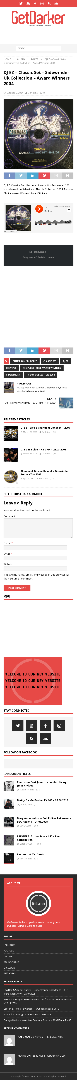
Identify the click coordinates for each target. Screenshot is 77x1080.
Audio (21, 59)
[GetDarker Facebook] (35, 3)
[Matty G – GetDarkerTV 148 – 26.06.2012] (9, 804)
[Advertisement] (40, 34)
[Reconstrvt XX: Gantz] (9, 858)
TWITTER (8, 956)
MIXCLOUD (9, 967)
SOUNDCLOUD (11, 962)
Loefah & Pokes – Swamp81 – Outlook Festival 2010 (31, 1008)
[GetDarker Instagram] (42, 3)
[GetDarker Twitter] (21, 3)
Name (7, 543)
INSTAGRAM (10, 973)
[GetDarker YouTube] (28, 3)
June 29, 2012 (26, 804)
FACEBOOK (9, 944)
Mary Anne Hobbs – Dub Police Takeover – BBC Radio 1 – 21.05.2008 (44, 820)
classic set (50, 361)
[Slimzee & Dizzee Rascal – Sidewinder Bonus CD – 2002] (11, 477)
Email (7, 553)
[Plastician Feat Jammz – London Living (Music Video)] (9, 786)
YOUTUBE (9, 950)
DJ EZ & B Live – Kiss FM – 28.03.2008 (43, 449)
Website (8, 564)
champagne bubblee (25, 361)
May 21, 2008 (26, 825)
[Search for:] (38, 48)
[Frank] (9, 1063)
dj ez (66, 361)
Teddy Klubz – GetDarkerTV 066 (48, 1055)
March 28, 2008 (30, 453)
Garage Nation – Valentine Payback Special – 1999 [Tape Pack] (37, 1020)
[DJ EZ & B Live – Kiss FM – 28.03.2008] (11, 455)
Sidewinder (13, 374)
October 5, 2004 (14, 92)
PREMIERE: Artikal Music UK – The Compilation (38, 838)
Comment (9, 516)
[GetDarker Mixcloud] (49, 3)
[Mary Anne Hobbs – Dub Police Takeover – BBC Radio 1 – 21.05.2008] (9, 822)
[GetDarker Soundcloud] (56, 3)
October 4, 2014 (27, 843)
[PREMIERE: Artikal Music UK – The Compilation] (9, 840)
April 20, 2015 (26, 858)
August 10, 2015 (27, 789)
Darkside (33, 92)
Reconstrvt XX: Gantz (30, 854)
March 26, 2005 (30, 432)
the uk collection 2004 (41, 374)
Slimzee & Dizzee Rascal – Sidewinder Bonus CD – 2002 (45, 472)
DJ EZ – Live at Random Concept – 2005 (45, 427)
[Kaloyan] (9, 1044)
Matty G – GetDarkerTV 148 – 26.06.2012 (42, 800)
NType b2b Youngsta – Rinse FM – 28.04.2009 (27, 1014)
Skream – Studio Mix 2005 (49, 1037)
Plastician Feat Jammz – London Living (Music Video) (42, 783)
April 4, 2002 (29, 478)
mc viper (11, 367)
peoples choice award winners (42, 367)
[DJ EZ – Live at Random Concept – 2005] (11, 433)
